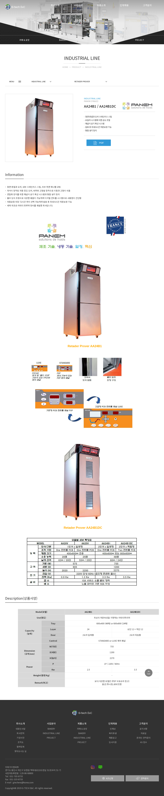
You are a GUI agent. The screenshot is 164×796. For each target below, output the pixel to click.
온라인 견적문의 (144, 737)
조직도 (20, 742)
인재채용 (124, 5)
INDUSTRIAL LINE (101, 39)
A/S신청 (109, 778)
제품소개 (101, 5)
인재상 (113, 728)
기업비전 (20, 737)
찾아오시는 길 (20, 751)
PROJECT (139, 39)
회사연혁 (20, 733)
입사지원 (113, 742)
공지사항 (143, 728)
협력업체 (20, 746)
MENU (11, 82)
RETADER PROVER (82, 82)
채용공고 (113, 737)
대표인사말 (20, 728)
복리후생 (113, 733)
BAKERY (62, 39)
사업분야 (78, 5)
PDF (101, 143)
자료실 (143, 733)
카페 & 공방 (24, 39)
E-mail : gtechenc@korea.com (19, 782)
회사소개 (55, 5)
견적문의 (144, 778)
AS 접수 (143, 742)
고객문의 (147, 5)
